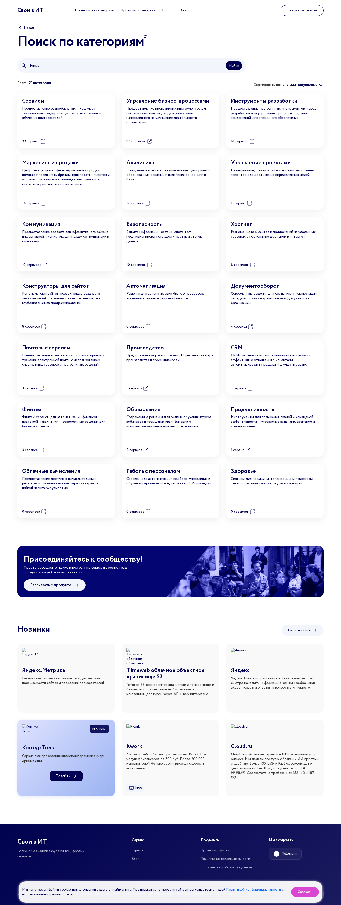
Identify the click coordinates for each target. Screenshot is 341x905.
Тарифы (138, 850)
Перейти (63, 776)
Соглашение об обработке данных (226, 867)
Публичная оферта (214, 850)
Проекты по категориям (94, 10)
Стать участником (302, 10)
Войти (181, 10)
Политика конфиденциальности (225, 859)
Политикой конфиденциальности (253, 889)
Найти (234, 65)
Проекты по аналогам (138, 10)
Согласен (305, 892)
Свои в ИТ (30, 10)
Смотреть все (300, 630)
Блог (166, 10)
